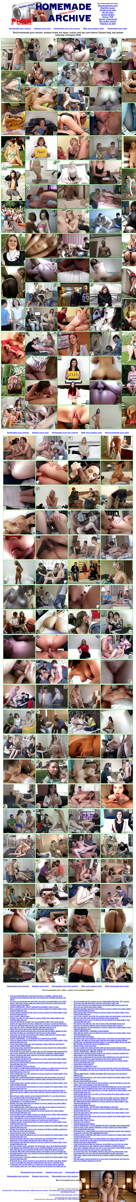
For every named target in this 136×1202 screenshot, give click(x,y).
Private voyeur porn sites (21, 1190)
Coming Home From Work (19, 1005)
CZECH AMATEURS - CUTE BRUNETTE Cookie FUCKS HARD (33, 1038)
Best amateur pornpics (68, 1191)
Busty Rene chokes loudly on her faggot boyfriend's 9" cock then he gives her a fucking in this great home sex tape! (38, 1097)
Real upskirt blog (55, 1190)
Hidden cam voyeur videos (39, 1190)
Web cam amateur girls (93, 28)
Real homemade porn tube (117, 433)
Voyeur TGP (107, 17)
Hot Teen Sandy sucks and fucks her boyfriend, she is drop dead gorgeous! (38, 1146)
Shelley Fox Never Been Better (85, 1142)
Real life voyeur (108, 8)
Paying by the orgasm (82, 1122)
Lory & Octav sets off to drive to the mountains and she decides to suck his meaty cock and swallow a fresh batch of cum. (102, 1084)
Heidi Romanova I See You (20, 1072)
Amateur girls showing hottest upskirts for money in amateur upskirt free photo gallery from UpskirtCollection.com (101, 1054)
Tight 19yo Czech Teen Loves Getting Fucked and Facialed (32, 1029)
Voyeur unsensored (108, 19)
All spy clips (107, 12)
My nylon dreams (55, 1195)
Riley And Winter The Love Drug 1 (22, 1066)
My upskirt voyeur (107, 21)
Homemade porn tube (117, 28)
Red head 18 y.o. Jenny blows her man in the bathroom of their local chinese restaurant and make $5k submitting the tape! (102, 1132)
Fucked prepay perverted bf (84, 1124)
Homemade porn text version (67, 28)
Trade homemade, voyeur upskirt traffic (74, 1195)
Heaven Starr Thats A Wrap (84, 1120)
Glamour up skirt (108, 24)
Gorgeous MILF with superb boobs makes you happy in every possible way (38, 1151)
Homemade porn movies (20, 28)
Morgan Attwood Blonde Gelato (85, 1081)
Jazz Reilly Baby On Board (84, 1037)
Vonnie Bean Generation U (83, 1064)
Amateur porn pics (42, 28)
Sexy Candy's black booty (20, 1016)
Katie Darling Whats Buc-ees (84, 1105)
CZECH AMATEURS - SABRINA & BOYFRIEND (91, 1031)
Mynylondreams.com (108, 6)
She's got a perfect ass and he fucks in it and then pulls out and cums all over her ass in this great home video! (101, 1006)
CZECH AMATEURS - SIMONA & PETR (88, 1051)
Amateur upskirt (67, 1190)
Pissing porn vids (108, 10)
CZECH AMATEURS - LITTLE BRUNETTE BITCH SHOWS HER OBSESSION (102, 1126)
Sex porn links (7, 1190)
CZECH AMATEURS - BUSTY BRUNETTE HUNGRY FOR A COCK (34, 1007)
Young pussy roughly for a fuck (85, 1066)
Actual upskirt (107, 15)
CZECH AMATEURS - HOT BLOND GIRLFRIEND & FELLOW (96, 1107)
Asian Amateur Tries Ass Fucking (22, 1133)
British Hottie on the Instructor (85, 1046)
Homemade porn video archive (67, 1197)
